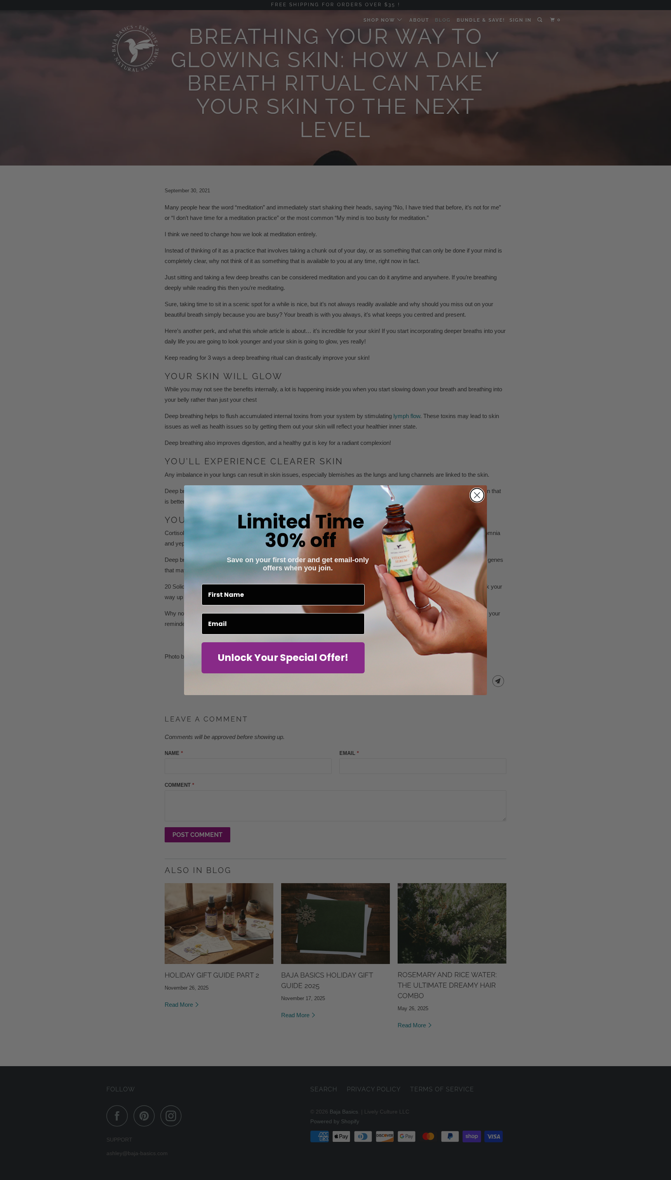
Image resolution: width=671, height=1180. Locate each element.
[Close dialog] (477, 495)
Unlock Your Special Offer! (283, 657)
